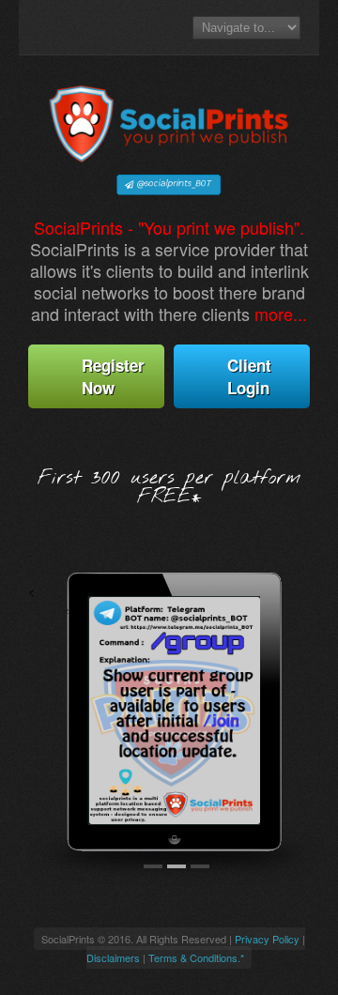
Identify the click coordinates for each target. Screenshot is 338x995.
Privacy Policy (267, 938)
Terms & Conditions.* (196, 957)
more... (280, 313)
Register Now (113, 376)
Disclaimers (113, 957)
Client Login (249, 376)
